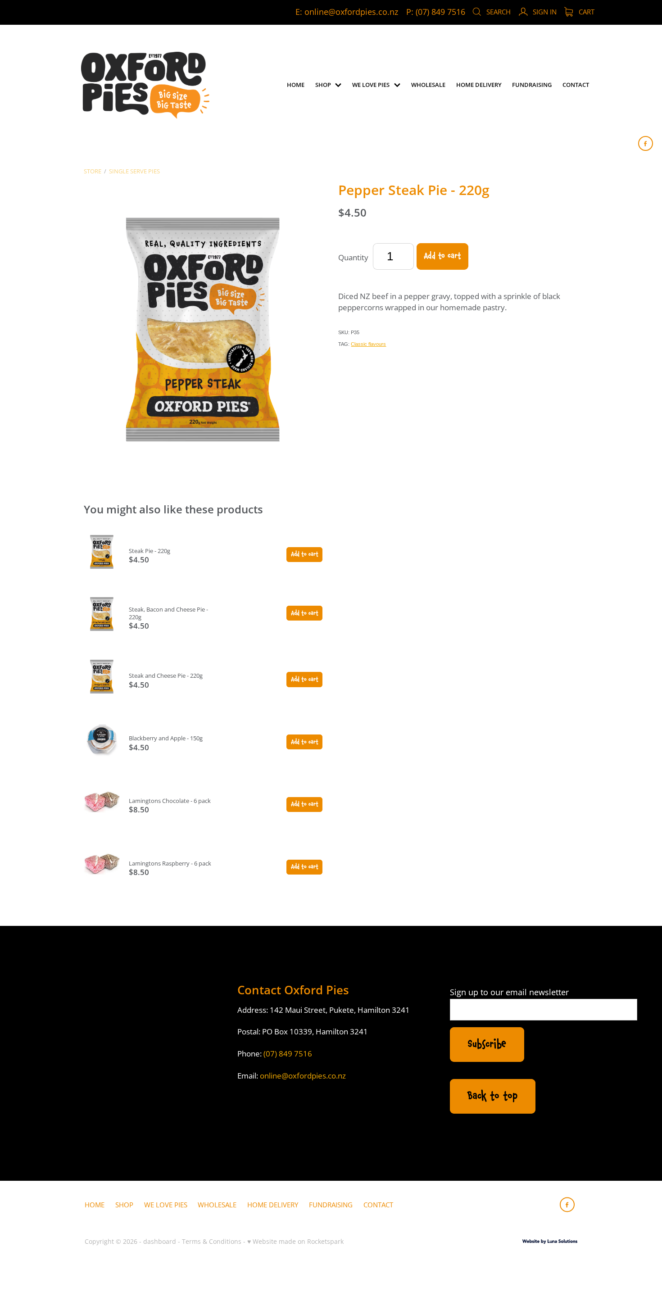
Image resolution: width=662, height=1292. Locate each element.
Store (92, 171)
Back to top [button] (492, 1096)
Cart (585, 12)
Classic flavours (368, 344)
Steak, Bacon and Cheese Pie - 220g (168, 613)
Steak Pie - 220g (149, 551)
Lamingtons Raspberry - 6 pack (170, 863)
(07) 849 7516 (287, 1053)
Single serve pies (134, 171)
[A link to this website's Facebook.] (645, 143)
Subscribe (486, 1044)
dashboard (159, 1241)
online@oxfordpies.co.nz (351, 12)
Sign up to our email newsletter (509, 992)
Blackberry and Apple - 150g (166, 738)
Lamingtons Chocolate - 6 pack (170, 801)
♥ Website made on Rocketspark (295, 1241)
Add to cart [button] (442, 256)
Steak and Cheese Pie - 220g (166, 675)
